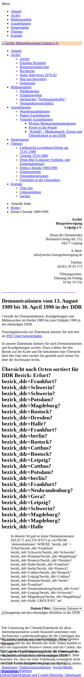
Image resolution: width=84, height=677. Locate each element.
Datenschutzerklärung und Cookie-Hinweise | (32, 675)
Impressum (73, 675)
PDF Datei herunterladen (24, 336)
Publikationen (29, 91)
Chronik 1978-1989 (34, 156)
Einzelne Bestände (33, 63)
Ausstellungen (21, 23)
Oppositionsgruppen (34, 176)
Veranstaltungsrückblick (37, 103)
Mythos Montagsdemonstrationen (52, 123)
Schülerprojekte (31, 95)
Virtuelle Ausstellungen (36, 119)
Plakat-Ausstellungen (35, 115)
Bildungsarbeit (21, 19)
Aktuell (16, 11)
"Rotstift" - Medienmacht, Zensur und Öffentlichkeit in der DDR (55, 133)
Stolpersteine (20, 27)
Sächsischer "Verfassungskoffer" (43, 99)
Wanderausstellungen (35, 111)
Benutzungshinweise (34, 67)
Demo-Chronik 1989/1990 (38, 168)
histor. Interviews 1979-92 (38, 75)
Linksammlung (30, 192)
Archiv (16, 15)
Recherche (27, 71)
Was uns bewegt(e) (33, 79)
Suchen (25, 196)
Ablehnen (25, 671)
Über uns (26, 188)
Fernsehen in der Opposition (40, 180)
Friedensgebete (30, 172)
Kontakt (16, 35)
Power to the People (43, 127)
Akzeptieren (8, 671)
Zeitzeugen (27, 83)
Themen (16, 31)
